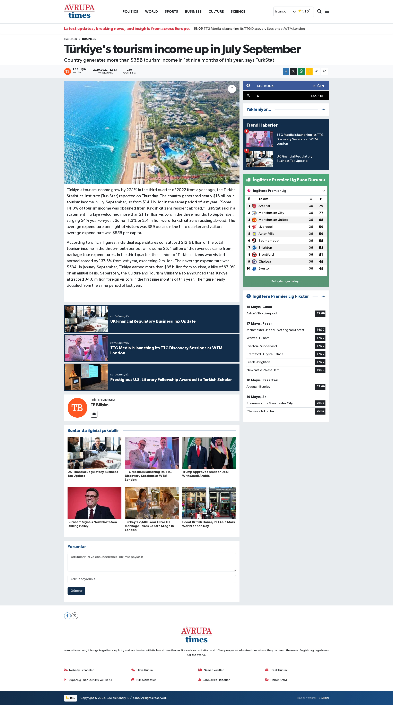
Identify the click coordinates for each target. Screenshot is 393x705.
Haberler (70, 39)
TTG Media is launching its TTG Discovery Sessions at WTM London (249, 29)
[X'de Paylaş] (293, 71)
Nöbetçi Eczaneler (81, 670)
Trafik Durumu (279, 670)
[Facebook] (67, 615)
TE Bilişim (99, 405)
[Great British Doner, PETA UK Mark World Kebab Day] (209, 503)
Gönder (76, 591)
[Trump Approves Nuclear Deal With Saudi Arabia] (209, 453)
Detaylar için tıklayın (286, 281)
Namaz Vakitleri (214, 670)
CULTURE (216, 11)
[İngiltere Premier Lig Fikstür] (323, 296)
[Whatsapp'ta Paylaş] (301, 71)
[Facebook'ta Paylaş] (286, 71)
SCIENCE (238, 11)
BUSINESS (193, 11)
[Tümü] (323, 109)
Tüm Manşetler (146, 679)
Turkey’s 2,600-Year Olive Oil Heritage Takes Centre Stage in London (149, 526)
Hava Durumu (145, 670)
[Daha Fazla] (309, 71)
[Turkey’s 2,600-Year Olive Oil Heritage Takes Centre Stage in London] (152, 503)
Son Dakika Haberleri (216, 679)
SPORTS (171, 11)
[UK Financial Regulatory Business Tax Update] (94, 453)
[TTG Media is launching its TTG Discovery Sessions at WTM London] (152, 453)
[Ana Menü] (325, 11)
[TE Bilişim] (77, 407)
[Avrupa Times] (79, 11)
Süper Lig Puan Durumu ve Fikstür (90, 679)
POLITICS (130, 11)
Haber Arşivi (279, 679)
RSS (72, 697)
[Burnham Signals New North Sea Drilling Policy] (94, 503)
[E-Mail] (94, 414)
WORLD (151, 11)
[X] (74, 615)
